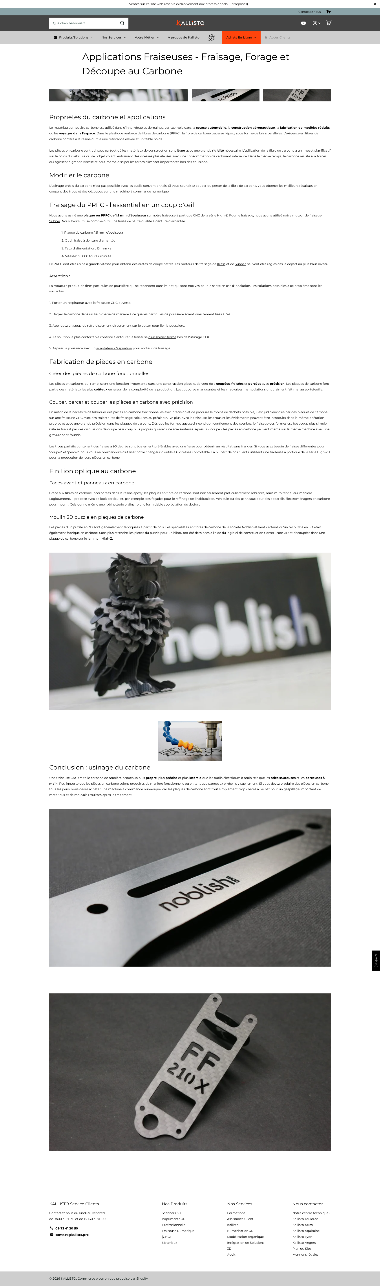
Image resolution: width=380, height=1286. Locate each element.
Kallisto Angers (304, 1243)
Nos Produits (174, 1204)
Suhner (240, 264)
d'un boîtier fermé (162, 337)
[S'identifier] (316, 23)
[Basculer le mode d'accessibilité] (328, 12)
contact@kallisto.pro (72, 1235)
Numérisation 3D (240, 1231)
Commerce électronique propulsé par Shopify (113, 1279)
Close (375, 4)
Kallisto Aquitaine (306, 1231)
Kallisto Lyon (302, 1237)
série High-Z (218, 215)
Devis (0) (376, 960)
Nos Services (239, 1204)
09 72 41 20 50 (66, 1228)
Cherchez (122, 23)
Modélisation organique (245, 1237)
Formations (236, 1213)
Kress (221, 264)
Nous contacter (307, 1204)
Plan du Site (301, 1249)
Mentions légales (305, 1255)
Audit (231, 1255)
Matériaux (169, 1243)
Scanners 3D (171, 1213)
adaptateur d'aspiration (114, 348)
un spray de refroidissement (90, 326)
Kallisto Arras (302, 1225)
